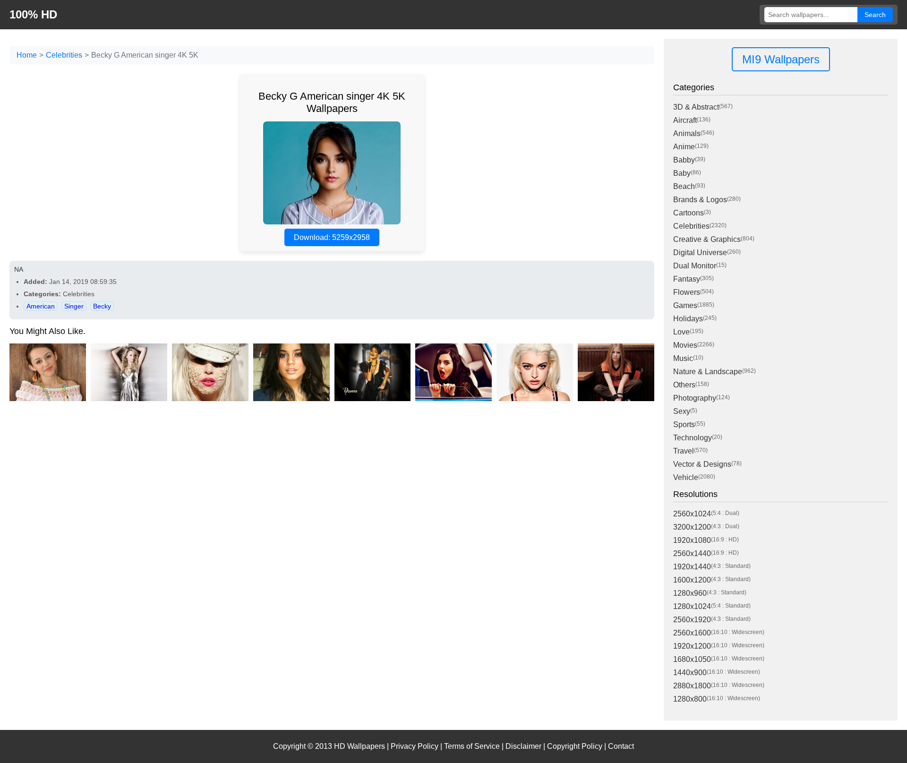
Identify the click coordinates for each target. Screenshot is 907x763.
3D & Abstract (696, 107)
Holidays (688, 319)
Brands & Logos (700, 200)
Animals (687, 133)
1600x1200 (692, 580)
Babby (684, 160)
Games (685, 305)
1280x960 (690, 593)
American (40, 306)
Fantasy (686, 279)
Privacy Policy (414, 746)
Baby (682, 173)
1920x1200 (692, 646)
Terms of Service (472, 746)
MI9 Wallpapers (781, 59)
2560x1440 (692, 553)
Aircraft (685, 120)
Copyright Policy (574, 746)
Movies (685, 345)
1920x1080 (692, 540)
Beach (684, 186)
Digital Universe (700, 253)
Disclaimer (523, 746)
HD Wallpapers (359, 746)
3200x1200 (692, 527)
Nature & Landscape (707, 372)
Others (684, 385)
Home (27, 55)
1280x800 (690, 699)
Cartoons (688, 213)
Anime (684, 147)
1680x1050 (692, 659)
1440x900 (690, 673)
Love (681, 332)
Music (683, 358)
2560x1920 (692, 620)
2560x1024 (692, 514)
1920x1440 (692, 567)
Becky (102, 306)
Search (875, 14)
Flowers (686, 292)
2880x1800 (692, 686)
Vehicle (685, 477)
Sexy (681, 411)
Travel (683, 451)
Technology (692, 438)
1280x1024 (692, 606)
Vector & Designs (702, 464)
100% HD (33, 14)
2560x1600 (692, 633)
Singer (74, 306)
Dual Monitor (694, 266)
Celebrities (64, 55)
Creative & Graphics (707, 239)
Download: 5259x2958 (332, 237)
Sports (684, 424)
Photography (694, 398)
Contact (621, 746)
